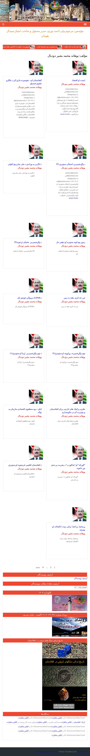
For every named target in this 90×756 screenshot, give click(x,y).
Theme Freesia (82, 752)
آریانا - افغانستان (79, 722)
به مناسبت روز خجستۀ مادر (36, 47)
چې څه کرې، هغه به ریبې (74, 298)
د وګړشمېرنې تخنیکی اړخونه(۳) (28, 242)
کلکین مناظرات (56, 718)
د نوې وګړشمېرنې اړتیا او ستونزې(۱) (26, 353)
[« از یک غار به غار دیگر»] (72, 47)
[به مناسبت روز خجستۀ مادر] (48, 47)
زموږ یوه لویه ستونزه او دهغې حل (70, 242)
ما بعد (38, 567)
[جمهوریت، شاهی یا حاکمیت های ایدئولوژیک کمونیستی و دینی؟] (21, 47)
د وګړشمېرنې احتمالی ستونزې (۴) (70, 164)
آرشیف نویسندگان (80, 578)
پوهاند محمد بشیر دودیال (73, 83)
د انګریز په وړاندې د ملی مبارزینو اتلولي (25, 164)
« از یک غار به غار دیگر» (61, 47)
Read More (65, 114)
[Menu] (85, 24)
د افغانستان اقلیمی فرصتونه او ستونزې (25, 465)
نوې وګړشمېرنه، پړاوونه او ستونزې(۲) (68, 353)
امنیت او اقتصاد (78, 80)
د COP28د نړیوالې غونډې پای (29, 298)
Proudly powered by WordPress (46, 752)
